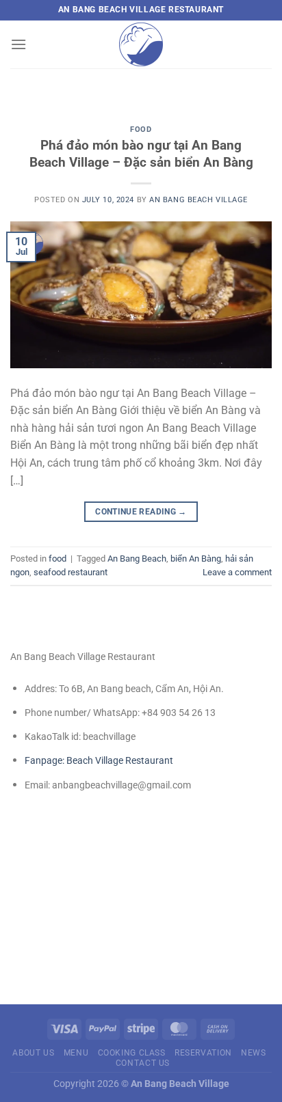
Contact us (143, 1063)
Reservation (203, 1053)
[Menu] (18, 44)
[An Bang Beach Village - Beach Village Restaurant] (141, 44)
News (253, 1053)
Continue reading (141, 511)
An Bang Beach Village (198, 199)
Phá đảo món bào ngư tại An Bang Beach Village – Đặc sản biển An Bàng (141, 153)
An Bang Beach (136, 558)
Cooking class (132, 1053)
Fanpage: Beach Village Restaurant (99, 760)
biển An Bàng (195, 558)
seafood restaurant (70, 572)
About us (33, 1053)
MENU (76, 1053)
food (140, 129)
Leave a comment (237, 572)
